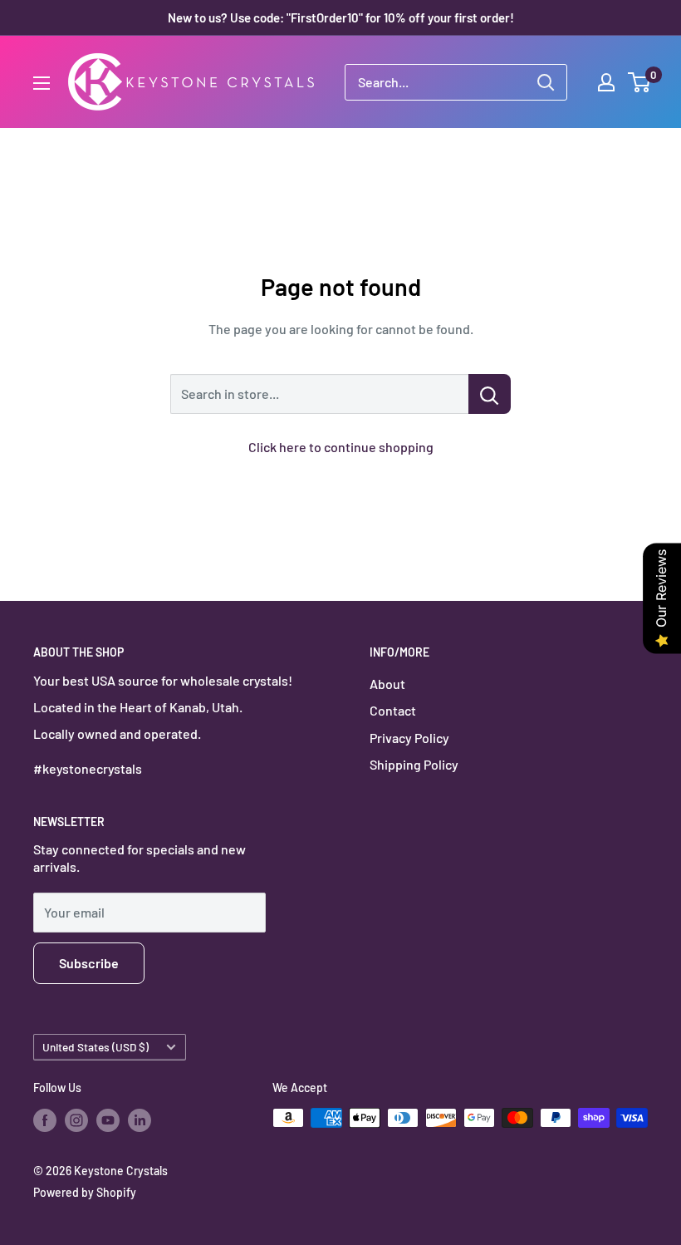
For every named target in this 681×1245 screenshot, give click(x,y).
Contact (393, 710)
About (387, 683)
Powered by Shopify (84, 1192)
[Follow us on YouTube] (108, 1119)
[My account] (606, 82)
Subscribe (89, 963)
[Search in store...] (489, 394)
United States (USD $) (95, 1047)
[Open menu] (41, 83)
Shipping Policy (414, 764)
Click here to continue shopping (341, 447)
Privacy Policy (409, 738)
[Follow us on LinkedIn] (139, 1119)
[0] (640, 82)
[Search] (545, 82)
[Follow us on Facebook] (44, 1119)
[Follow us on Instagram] (76, 1119)
